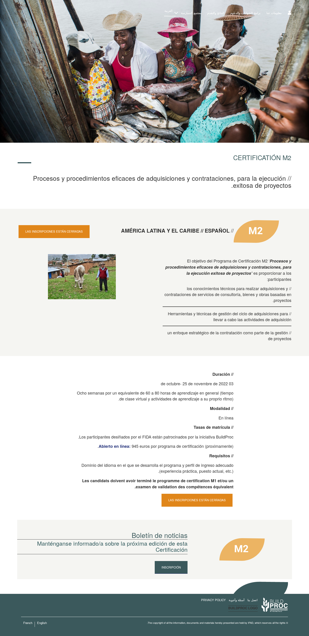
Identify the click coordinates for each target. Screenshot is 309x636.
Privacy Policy (213, 600)
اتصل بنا (252, 600)
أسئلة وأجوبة (237, 600)
